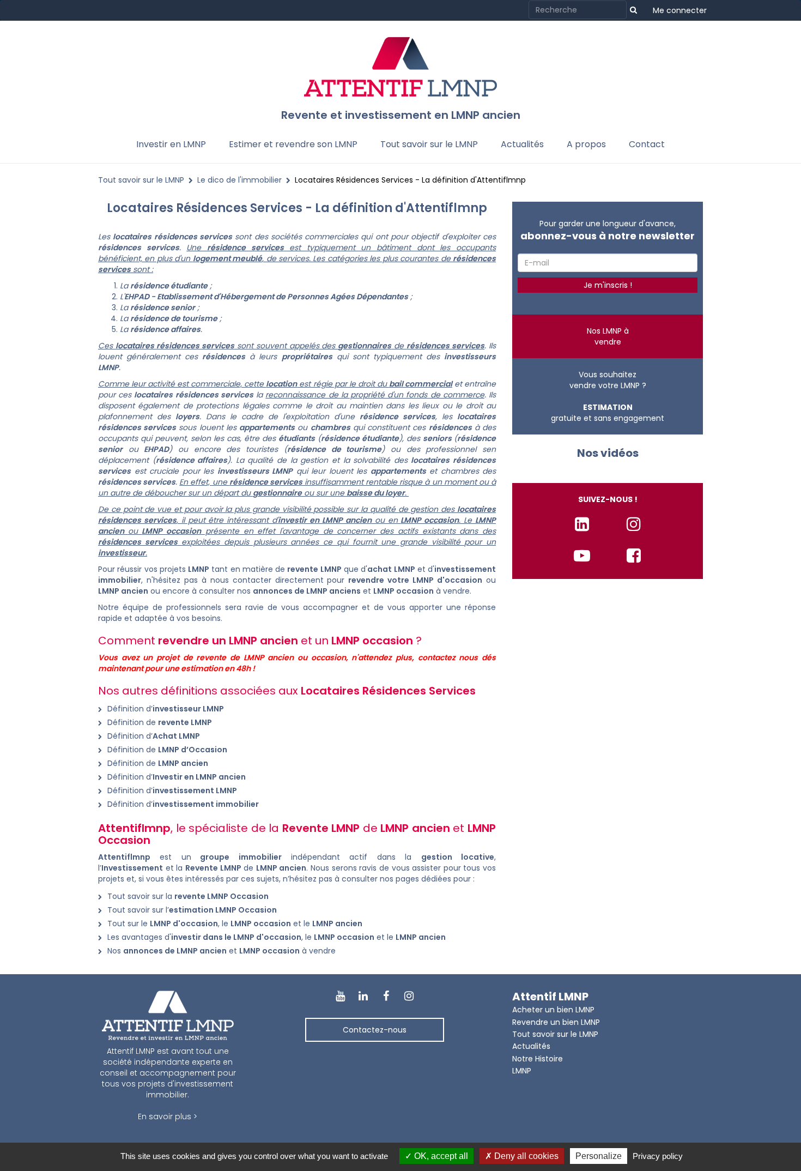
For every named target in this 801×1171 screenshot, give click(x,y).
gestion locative (457, 857)
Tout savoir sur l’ (192, 909)
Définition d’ (165, 708)
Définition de (159, 722)
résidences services (193, 236)
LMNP (108, 367)
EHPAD (136, 296)
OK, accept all (440, 1156)
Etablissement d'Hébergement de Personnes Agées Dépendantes (282, 296)
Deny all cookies (525, 1156)
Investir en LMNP (171, 144)
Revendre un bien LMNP (556, 1022)
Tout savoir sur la (188, 896)
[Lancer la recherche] (633, 10)
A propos (586, 144)
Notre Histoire (537, 1058)
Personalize (598, 1156)
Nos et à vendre (221, 950)
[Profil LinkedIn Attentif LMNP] (582, 524)
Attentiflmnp (124, 857)
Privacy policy (658, 1156)
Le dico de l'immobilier (239, 179)
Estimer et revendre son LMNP (293, 144)
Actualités (522, 144)
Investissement (132, 867)
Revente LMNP (213, 867)
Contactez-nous (374, 1029)
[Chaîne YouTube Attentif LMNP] (582, 556)
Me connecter (680, 10)
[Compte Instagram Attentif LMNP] (634, 524)
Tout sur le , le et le (234, 923)
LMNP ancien (281, 867)
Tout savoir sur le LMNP (429, 144)
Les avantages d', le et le (276, 937)
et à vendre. (363, 591)
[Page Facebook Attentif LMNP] (634, 556)
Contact (647, 144)
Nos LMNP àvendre (608, 336)
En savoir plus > (167, 1116)
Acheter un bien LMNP (553, 1009)
